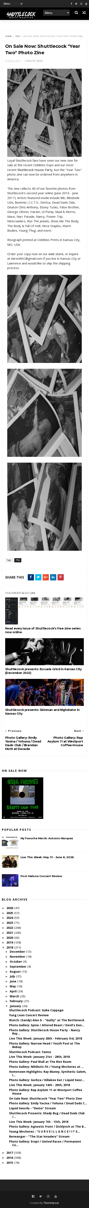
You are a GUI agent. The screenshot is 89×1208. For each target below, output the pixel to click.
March (15, 996)
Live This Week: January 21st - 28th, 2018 (39, 1057)
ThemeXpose (51, 1203)
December (18, 952)
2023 (10, 923)
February (17, 1001)
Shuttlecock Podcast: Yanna (30, 1052)
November (18, 957)
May (13, 986)
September (18, 966)
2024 (10, 918)
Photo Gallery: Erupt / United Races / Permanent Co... (45, 1143)
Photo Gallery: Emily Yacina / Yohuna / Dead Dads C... (48, 1103)
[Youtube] (86, 4)
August (16, 971)
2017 (10, 1153)
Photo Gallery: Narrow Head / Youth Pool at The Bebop (44, 1045)
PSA (18, 36)
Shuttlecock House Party (35, 170)
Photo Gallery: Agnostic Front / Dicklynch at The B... (47, 1126)
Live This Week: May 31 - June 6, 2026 (47, 857)
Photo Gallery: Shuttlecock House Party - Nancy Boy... (44, 1032)
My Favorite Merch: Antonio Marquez (46, 838)
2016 (10, 1158)
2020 (10, 938)
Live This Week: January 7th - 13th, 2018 (38, 1122)
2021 (10, 933)
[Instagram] (81, 4)
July (13, 976)
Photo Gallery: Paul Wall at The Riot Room (40, 1062)
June (13, 981)
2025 (10, 913)
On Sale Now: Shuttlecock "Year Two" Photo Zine (45, 1098)
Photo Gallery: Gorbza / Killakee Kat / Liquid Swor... (46, 1080)
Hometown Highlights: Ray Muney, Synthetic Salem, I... (47, 1073)
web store (55, 254)
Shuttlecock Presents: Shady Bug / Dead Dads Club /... (47, 1115)
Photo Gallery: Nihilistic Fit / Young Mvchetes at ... (46, 1067)
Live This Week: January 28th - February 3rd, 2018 (45, 1038)
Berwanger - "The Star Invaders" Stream (39, 1136)
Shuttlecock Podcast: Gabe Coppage (36, 1010)
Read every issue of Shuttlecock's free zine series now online (43, 630)
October (16, 961)
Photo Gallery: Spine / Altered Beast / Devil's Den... (46, 1025)
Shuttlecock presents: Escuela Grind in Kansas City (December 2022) (43, 671)
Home (8, 36)
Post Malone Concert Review (41, 876)
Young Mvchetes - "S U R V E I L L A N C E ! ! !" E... (44, 1131)
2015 (10, 1163)
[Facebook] (71, 4)
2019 (10, 942)
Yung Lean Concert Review (29, 1015)
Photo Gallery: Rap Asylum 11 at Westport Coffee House (45, 1091)
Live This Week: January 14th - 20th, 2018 (39, 1085)
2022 (10, 928)
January (16, 1006)
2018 (10, 947)
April (13, 991)
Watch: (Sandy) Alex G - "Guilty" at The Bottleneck (46, 1020)
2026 (10, 908)
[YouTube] (55, 1196)
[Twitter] (76, 4)
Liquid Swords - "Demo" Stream (32, 1108)
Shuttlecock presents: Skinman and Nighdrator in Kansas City (42, 711)
